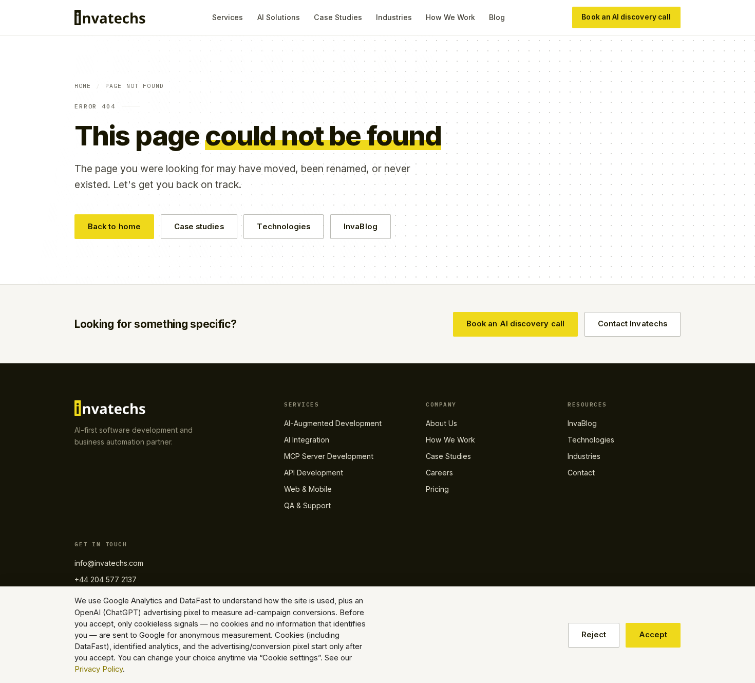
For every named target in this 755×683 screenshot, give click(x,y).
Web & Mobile (308, 489)
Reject (593, 634)
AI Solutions (278, 17)
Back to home (114, 226)
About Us (441, 423)
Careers (439, 472)
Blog (497, 17)
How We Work (450, 17)
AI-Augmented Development (333, 423)
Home (82, 85)
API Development (313, 472)
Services (227, 17)
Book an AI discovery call (626, 17)
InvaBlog (361, 226)
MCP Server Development (328, 456)
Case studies (199, 226)
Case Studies (338, 17)
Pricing (437, 489)
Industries (394, 17)
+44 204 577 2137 (105, 579)
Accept (653, 634)
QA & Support (307, 505)
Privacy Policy (98, 669)
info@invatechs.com (108, 563)
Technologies (283, 226)
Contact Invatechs (632, 323)
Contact (581, 472)
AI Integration (306, 439)
